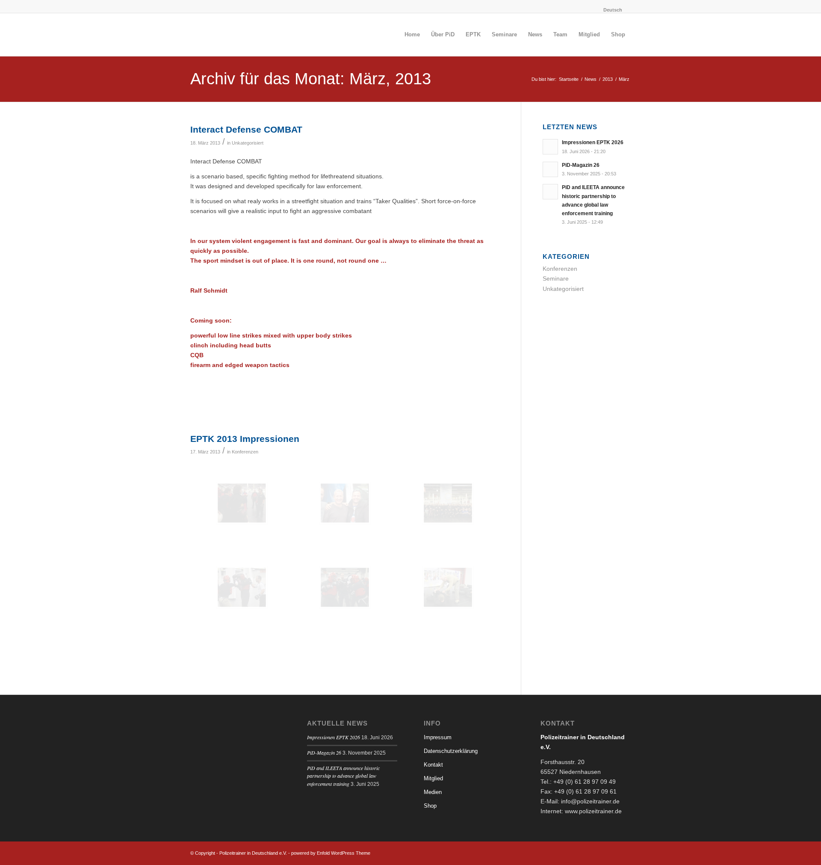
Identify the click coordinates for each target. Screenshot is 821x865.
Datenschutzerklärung (451, 751)
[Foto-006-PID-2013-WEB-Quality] (241, 587)
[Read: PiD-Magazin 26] (550, 169)
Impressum (438, 737)
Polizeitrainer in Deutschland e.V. (253, 853)
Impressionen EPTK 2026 (592, 142)
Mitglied (433, 778)
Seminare (556, 278)
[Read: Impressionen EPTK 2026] (550, 146)
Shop (430, 806)
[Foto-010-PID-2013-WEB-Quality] (447, 503)
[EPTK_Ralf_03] (241, 503)
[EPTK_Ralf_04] (344, 503)
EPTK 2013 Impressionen (244, 439)
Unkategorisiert (247, 142)
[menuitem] (606, 9)
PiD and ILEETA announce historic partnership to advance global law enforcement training (343, 776)
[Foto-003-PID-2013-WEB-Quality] (344, 587)
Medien (433, 792)
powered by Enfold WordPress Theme (330, 853)
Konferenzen (245, 451)
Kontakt (433, 764)
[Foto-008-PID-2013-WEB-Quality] (447, 587)
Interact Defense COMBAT (246, 129)
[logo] (254, 34)
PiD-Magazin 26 (581, 165)
